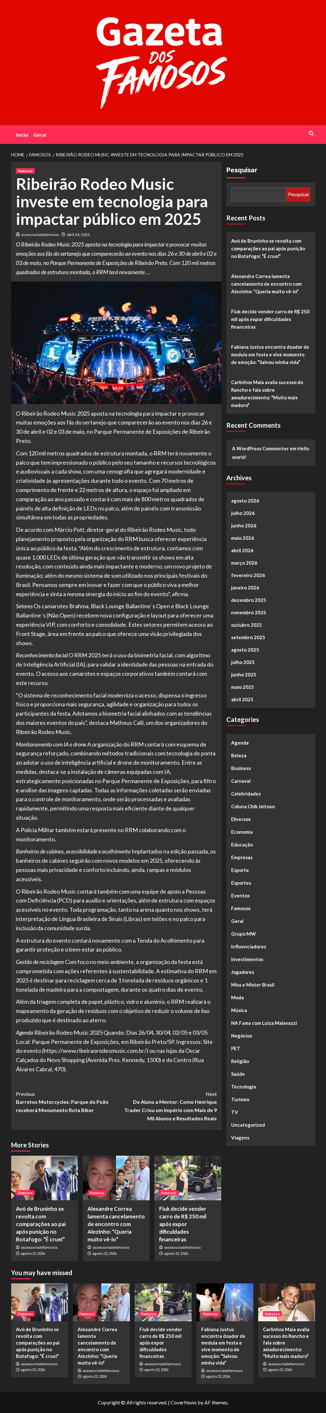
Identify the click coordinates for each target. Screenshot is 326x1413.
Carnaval (241, 781)
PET (235, 1048)
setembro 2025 (248, 637)
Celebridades (246, 793)
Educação (242, 844)
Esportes (241, 883)
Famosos (25, 171)
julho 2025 (243, 662)
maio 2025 (242, 687)
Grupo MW (243, 934)
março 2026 (244, 563)
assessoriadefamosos (40, 234)
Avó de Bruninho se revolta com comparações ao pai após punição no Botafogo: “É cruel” (41, 1223)
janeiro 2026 (245, 587)
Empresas (241, 857)
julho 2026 (243, 513)
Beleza (238, 755)
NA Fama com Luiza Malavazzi (264, 1023)
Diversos (241, 819)
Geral (39, 135)
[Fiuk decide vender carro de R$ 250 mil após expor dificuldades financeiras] (187, 1178)
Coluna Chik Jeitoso (253, 806)
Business (241, 768)
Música (239, 1010)
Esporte (240, 870)
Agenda (240, 743)
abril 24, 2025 (78, 234)
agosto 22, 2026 (33, 1253)
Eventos (240, 895)
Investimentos (247, 959)
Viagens (240, 1137)
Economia (242, 832)
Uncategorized (248, 1125)
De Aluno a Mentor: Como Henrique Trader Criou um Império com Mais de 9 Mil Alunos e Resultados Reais (170, 1106)
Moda (237, 997)
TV (234, 1112)
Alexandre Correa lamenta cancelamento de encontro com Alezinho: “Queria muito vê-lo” (116, 1223)
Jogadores (242, 972)
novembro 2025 (248, 612)
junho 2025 (243, 674)
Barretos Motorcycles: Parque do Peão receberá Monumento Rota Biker (62, 1102)
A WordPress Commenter (260, 448)
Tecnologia (243, 1086)
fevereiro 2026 (248, 575)
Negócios (241, 1035)
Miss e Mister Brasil (252, 985)
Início (22, 135)
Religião (240, 1061)
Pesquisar (241, 170)
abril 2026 (242, 550)
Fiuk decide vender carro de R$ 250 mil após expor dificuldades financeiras (182, 1223)
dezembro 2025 (248, 600)
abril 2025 (242, 699)
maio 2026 (242, 538)
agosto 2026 (245, 500)
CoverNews (184, 1402)
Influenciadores (248, 946)
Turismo (240, 1099)
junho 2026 (243, 525)
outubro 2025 (246, 625)
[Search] (311, 133)
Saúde (238, 1074)
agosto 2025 (245, 650)
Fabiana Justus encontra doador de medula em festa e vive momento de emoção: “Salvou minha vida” (270, 354)
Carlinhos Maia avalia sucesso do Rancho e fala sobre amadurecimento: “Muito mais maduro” (267, 393)
